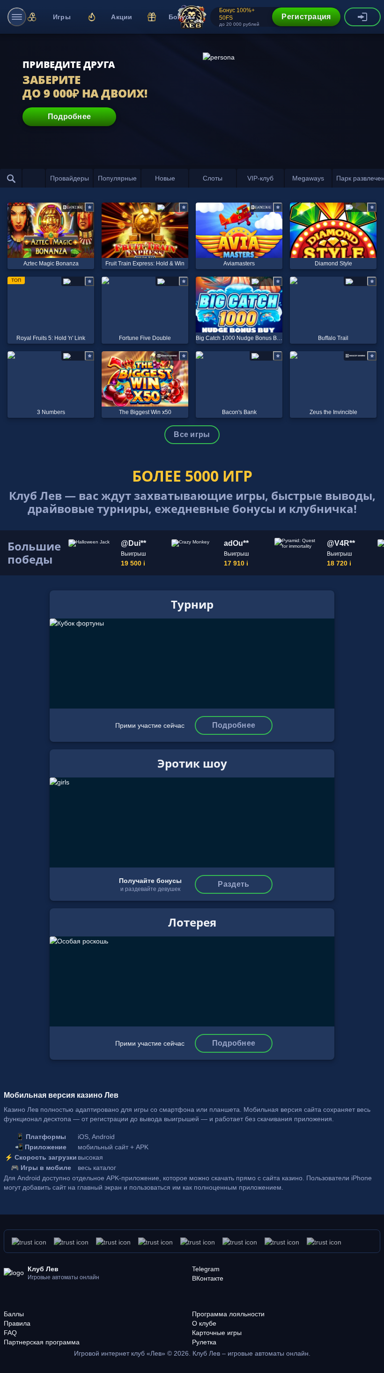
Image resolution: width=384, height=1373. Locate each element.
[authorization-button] (362, 17)
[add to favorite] (89, 207)
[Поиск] (11, 178)
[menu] (16, 17)
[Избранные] (33, 178)
